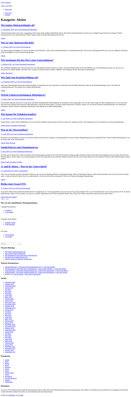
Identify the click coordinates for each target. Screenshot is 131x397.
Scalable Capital (10, 222)
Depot (7, 365)
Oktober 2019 (9, 306)
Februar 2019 (9, 321)
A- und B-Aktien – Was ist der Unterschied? (24, 166)
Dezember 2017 (10, 346)
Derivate (12, 143)
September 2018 (10, 330)
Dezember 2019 (10, 302)
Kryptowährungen (11, 378)
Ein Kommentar (25, 47)
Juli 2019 (8, 311)
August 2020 (9, 288)
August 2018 (9, 332)
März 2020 (8, 297)
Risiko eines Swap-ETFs (13, 184)
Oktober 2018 (9, 328)
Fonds (7, 374)
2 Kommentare (23, 171)
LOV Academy (6, 2)
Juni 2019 (8, 313)
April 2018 (8, 339)
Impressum (8, 9)
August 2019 (9, 310)
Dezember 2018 (10, 324)
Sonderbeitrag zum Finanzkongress (19, 147)
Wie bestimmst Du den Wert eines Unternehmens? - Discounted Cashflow (29, 269)
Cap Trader (8, 236)
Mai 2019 (8, 315)
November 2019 (10, 304)
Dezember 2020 (10, 282)
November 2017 (10, 348)
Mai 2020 (8, 293)
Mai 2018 (8, 337)
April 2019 (8, 317)
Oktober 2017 (9, 350)
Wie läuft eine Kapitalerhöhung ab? (20, 77)
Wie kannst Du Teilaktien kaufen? (19, 114)
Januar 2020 (9, 300)
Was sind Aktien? (49, 267)
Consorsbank (9, 212)
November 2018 (10, 326)
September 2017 (10, 352)
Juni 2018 (8, 335)
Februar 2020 (9, 299)
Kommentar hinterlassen (29, 29)
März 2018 (8, 341)
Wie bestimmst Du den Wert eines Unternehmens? (27, 60)
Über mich (8, 13)
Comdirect (8, 210)
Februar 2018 (9, 343)
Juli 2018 (8, 334)
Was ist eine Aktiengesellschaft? (17, 42)
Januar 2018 (9, 345)
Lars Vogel (17, 29)
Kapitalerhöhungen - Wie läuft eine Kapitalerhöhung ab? (23, 267)
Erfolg (3, 162)
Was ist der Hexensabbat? (14, 129)
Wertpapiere (22, 125)
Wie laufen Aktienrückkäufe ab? (18, 25)
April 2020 (8, 295)
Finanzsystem (9, 373)
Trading (19, 162)
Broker (8, 125)
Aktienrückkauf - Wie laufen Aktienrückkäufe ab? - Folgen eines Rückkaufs (29, 270)
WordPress (11, 395)
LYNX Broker (9, 235)
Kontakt (7, 15)
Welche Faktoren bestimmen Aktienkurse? (23, 95)
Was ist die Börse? (62, 270)
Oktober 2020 (9, 284)
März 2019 (8, 319)
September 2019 (10, 308)
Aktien (3, 38)
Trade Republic (10, 224)
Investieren (9, 73)
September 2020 (10, 286)
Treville (20, 395)
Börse (7, 143)
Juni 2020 (8, 291)
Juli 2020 (8, 289)
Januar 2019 (9, 323)
